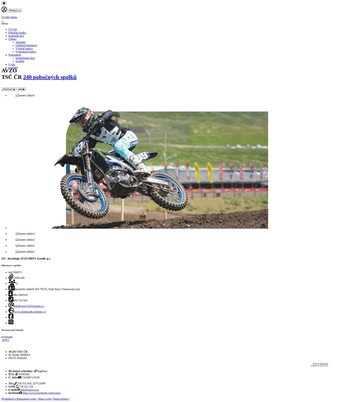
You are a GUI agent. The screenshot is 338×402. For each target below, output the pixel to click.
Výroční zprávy (24, 48)
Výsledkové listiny (25, 51)
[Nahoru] (4, 3)
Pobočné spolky (17, 32)
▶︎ (21, 89)
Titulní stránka (60, 398)
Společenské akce (25, 58)
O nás (11, 64)
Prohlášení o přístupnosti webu (19, 398)
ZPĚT (5, 340)
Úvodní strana (9, 17)
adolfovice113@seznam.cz (29, 306)
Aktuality (20, 42)
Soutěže (19, 61)
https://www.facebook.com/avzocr (42, 392)
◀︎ (9, 89)
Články (12, 39)
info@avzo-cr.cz (30, 389)
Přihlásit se (15, 10)
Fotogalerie (14, 54)
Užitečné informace (26, 45)
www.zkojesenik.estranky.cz (30, 311)
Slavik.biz (324, 364)
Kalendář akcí (16, 35)
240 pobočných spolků (50, 77)
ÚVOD (12, 29)
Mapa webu (44, 398)
